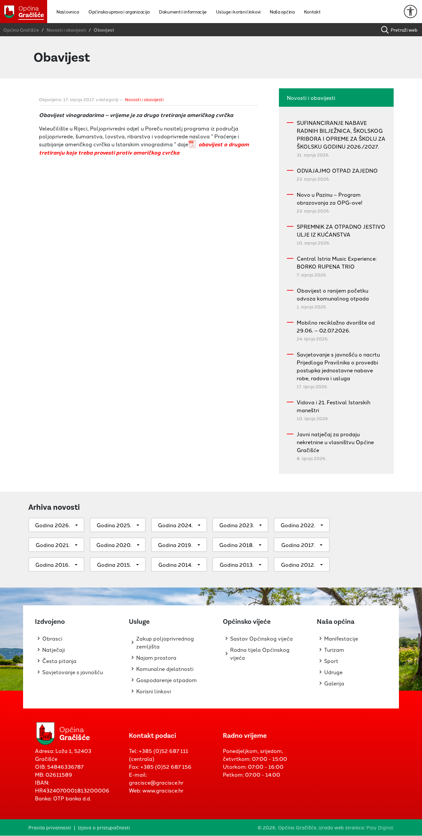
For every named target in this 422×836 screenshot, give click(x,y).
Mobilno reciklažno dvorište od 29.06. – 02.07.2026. (336, 326)
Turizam (334, 649)
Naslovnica (67, 11)
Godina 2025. (114, 525)
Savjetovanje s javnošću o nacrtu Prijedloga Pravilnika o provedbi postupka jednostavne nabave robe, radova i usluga (338, 366)
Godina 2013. (237, 564)
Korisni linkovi (153, 691)
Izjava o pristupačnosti (104, 827)
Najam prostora (156, 657)
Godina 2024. (175, 525)
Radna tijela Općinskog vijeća (259, 653)
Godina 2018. (236, 544)
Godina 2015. (114, 564)
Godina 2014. (175, 564)
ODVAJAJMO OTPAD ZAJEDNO (337, 170)
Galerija (334, 683)
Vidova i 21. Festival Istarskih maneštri (333, 406)
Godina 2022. (298, 525)
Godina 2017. (298, 544)
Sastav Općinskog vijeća (261, 638)
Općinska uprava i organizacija (119, 11)
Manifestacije (341, 638)
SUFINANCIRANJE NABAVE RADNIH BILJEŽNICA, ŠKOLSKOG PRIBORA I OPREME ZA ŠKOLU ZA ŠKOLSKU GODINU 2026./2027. (341, 134)
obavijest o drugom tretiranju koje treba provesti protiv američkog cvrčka (144, 148)
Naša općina (282, 11)
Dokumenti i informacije (183, 11)
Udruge (333, 672)
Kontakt (312, 11)
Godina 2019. (175, 544)
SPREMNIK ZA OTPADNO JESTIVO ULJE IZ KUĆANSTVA (341, 230)
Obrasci (52, 638)
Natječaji (53, 649)
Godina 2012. (298, 564)
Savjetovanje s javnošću (72, 672)
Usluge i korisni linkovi (238, 11)
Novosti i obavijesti (144, 99)
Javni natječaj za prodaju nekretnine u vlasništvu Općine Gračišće (335, 441)
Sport (331, 660)
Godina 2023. (236, 525)
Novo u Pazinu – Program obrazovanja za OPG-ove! (329, 198)
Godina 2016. (52, 564)
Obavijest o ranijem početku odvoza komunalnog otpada (333, 294)
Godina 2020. (114, 544)
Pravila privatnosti (49, 827)
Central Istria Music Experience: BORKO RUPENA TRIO (337, 262)
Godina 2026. (52, 525)
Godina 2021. (53, 544)
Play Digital (380, 827)
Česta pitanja (59, 660)
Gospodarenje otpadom (166, 679)
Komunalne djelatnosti (165, 668)
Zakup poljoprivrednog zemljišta (165, 642)
